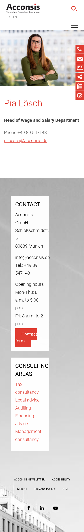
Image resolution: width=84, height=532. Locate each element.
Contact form (26, 337)
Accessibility (61, 479)
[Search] (74, 9)
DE (9, 17)
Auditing (23, 408)
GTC (65, 489)
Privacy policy (44, 489)
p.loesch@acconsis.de (25, 140)
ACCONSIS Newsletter (29, 479)
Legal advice (27, 400)
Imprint (22, 489)
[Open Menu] (74, 25)
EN (15, 17)
